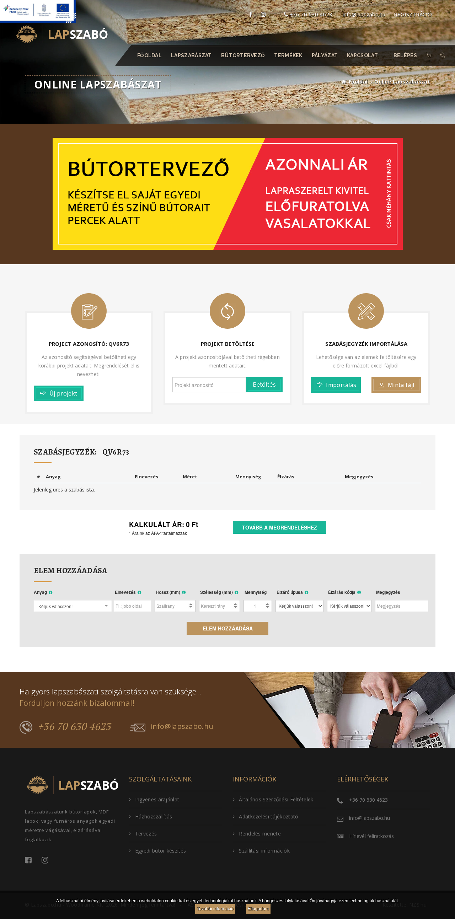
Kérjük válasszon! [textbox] (55, 606)
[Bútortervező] (228, 193)
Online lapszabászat (402, 81)
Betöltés (264, 384)
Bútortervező (243, 55)
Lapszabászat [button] (191, 55)
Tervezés (146, 833)
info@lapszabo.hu (364, 14)
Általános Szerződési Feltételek (276, 799)
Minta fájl (401, 385)
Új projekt (63, 393)
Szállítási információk (264, 850)
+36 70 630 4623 (310, 14)
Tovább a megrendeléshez (279, 527)
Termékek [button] (288, 55)
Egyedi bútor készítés (160, 850)
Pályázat (325, 55)
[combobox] (73, 606)
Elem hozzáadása (228, 628)
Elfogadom (258, 908)
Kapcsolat (362, 55)
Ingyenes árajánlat (157, 799)
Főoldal (149, 55)
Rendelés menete (260, 833)
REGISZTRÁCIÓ (413, 14)
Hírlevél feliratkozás (371, 836)
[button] (443, 55)
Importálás (341, 385)
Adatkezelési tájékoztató (268, 816)
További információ (215, 908)
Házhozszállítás (153, 816)
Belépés (405, 55)
